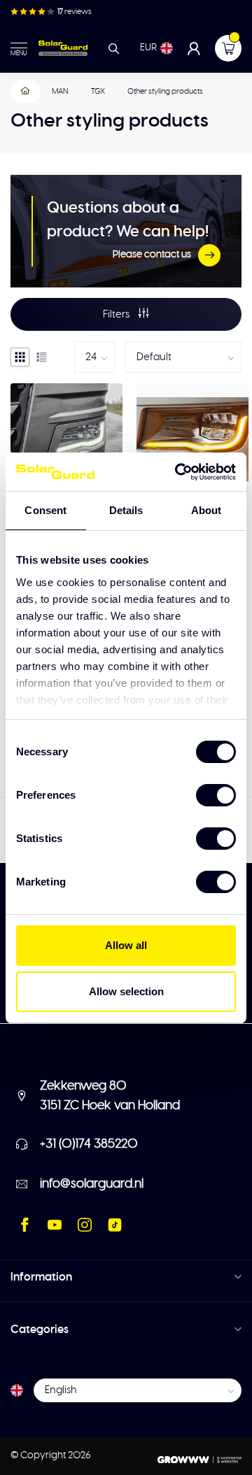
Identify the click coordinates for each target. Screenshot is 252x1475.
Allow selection (126, 991)
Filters (117, 314)
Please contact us (152, 254)
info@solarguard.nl (92, 1184)
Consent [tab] (45, 510)
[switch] (216, 795)
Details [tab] (126, 510)
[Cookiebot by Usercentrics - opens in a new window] (178, 472)
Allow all (126, 945)
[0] (228, 48)
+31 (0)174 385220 (89, 1144)
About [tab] (206, 510)
